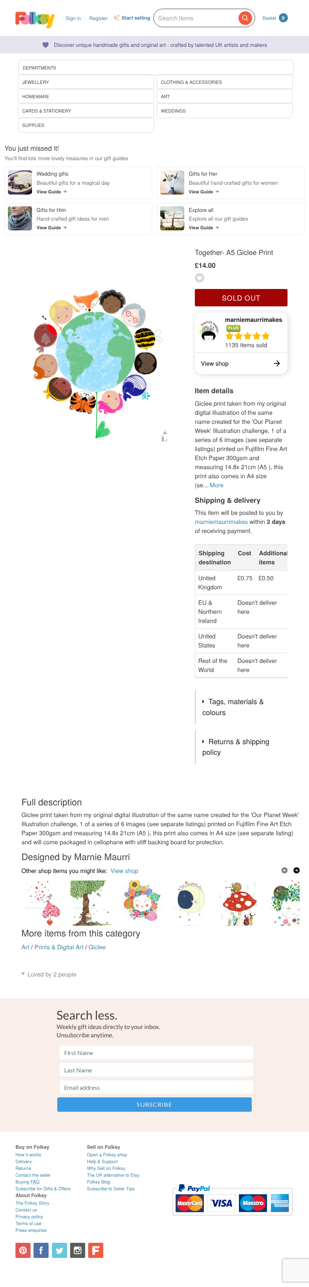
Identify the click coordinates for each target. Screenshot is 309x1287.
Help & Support (102, 1161)
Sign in (73, 18)
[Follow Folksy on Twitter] (59, 1250)
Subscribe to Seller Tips (111, 1188)
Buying (27, 1182)
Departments (39, 68)
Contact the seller (32, 1175)
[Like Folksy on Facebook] (41, 1250)
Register (98, 18)
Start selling (136, 18)
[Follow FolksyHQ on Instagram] (77, 1250)
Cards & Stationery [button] (46, 111)
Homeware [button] (35, 96)
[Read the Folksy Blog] (95, 1250)
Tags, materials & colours (233, 706)
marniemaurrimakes (253, 319)
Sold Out (241, 298)
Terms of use (28, 1223)
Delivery (23, 1161)
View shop (124, 870)
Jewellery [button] (35, 82)
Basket (274, 17)
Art (25, 946)
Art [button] (165, 96)
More (216, 485)
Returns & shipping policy (235, 746)
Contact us (26, 1210)
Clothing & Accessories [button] (191, 82)
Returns (23, 1168)
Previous (284, 870)
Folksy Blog (98, 1182)
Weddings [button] (173, 111)
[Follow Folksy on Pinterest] (23, 1250)
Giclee (97, 946)
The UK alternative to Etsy (113, 1175)
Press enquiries (31, 1230)
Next (297, 870)
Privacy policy (29, 1216)
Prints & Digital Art (58, 946)
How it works (28, 1154)
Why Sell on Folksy (106, 1168)
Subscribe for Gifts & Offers (42, 1188)
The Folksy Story (32, 1203)
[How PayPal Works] (232, 1219)
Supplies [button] (33, 125)
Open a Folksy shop (107, 1154)
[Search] (245, 18)
